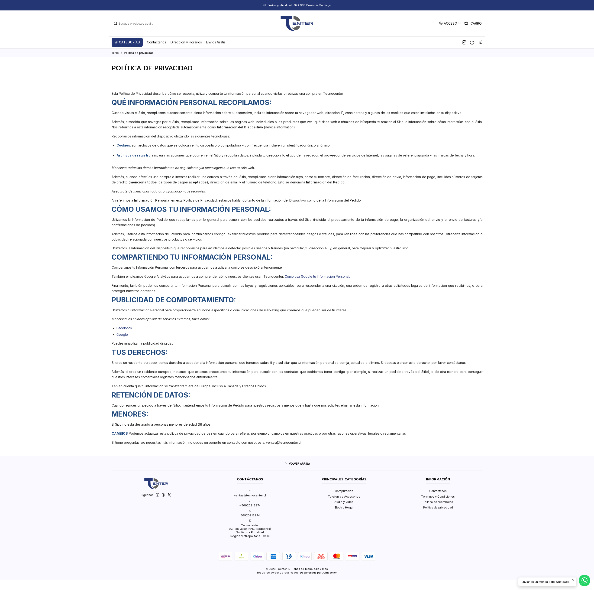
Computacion (344, 491)
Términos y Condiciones (438, 496)
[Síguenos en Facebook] (472, 42)
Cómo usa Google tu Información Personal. (317, 276)
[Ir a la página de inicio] (297, 23)
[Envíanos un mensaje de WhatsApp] (584, 580)
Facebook (124, 328)
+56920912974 (250, 505)
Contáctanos (438, 491)
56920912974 (250, 515)
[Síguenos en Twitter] (480, 42)
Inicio (115, 53)
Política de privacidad (438, 507)
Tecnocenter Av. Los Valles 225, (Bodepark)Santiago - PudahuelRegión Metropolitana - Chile (250, 531)
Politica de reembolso (438, 502)
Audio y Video (344, 502)
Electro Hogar (344, 507)
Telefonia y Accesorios (344, 496)
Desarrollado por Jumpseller (318, 572)
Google (122, 334)
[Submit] (115, 23)
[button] (127, 42)
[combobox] (137, 23)
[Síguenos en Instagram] (464, 42)
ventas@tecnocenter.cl (250, 495)
